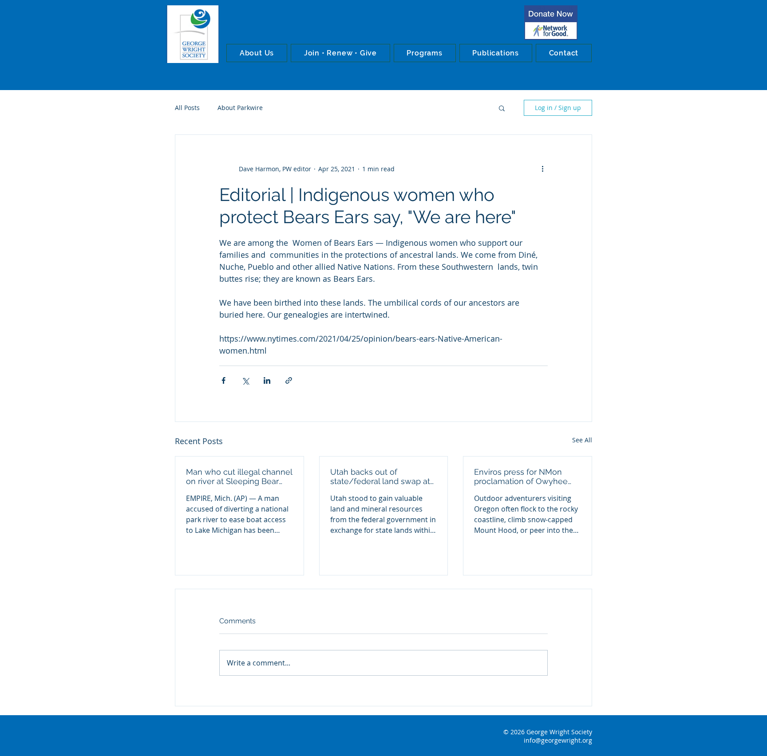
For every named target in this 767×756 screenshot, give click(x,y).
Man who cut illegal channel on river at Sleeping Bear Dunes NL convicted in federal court (239, 476)
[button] (256, 53)
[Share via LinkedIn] (267, 380)
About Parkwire (240, 107)
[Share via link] (289, 380)
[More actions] (542, 168)
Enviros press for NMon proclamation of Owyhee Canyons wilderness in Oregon (521, 476)
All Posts (187, 107)
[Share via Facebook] (223, 380)
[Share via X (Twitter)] (245, 380)
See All (582, 440)
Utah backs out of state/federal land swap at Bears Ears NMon (380, 476)
